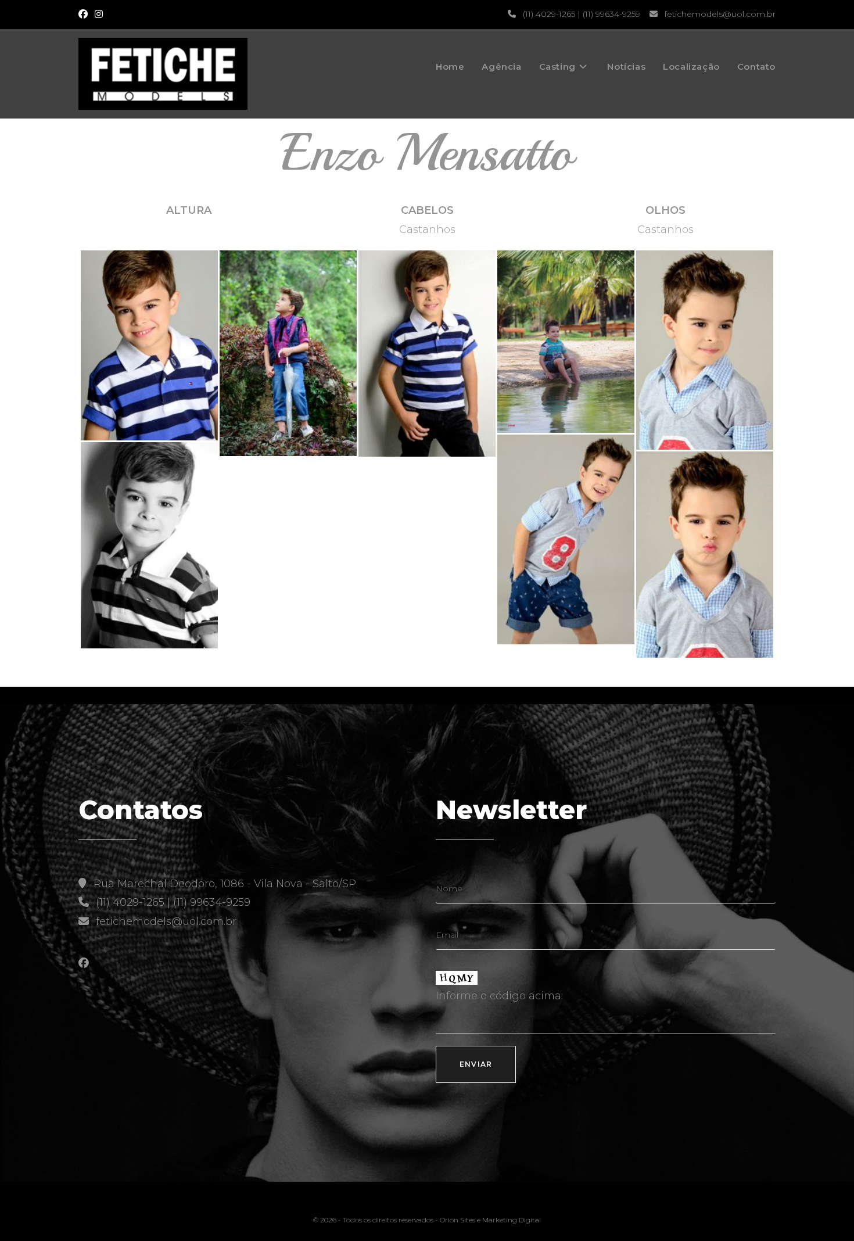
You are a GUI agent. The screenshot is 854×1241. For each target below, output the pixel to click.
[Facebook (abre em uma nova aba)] (84, 14)
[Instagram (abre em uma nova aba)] (98, 14)
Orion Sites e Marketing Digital (490, 1219)
